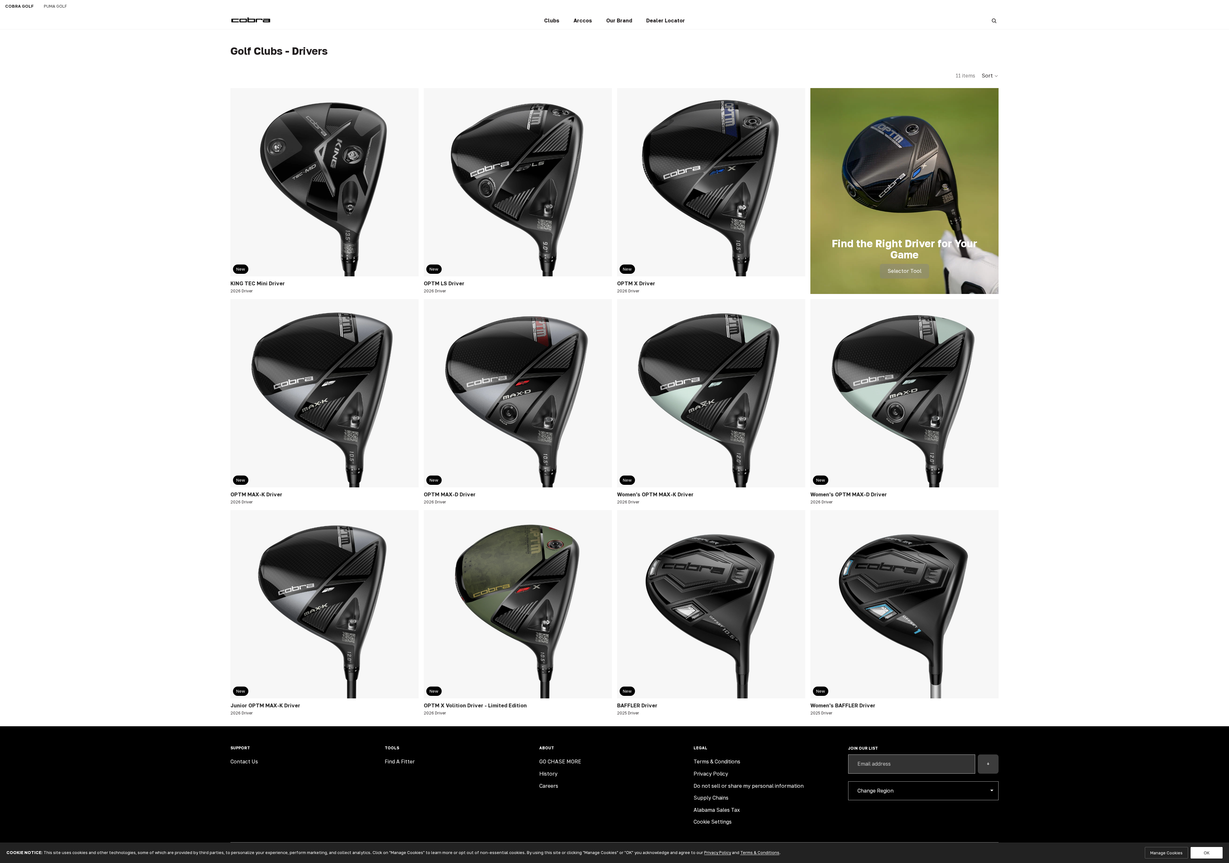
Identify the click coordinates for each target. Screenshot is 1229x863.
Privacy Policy (711, 773)
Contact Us (244, 761)
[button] (990, 76)
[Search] (994, 21)
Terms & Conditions (717, 761)
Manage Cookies (1166, 852)
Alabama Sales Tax (717, 810)
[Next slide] (409, 182)
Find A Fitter (400, 761)
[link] (551, 21)
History (548, 773)
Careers (548, 786)
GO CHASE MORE (560, 761)
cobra (19, 6)
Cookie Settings (713, 821)
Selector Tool (904, 271)
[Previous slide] (240, 182)
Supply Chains (711, 797)
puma (55, 6)
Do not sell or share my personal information (749, 786)
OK (1206, 852)
